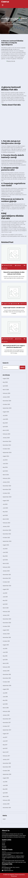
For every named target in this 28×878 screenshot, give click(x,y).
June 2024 (5, 463)
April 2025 (5, 426)
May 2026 (5, 382)
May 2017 (5, 744)
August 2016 (6, 778)
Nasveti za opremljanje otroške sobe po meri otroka (14, 273)
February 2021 (6, 611)
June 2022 (5, 552)
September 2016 (7, 774)
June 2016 (5, 785)
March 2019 (5, 663)
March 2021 (5, 608)
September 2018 (7, 685)
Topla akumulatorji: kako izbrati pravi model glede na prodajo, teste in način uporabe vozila (14, 861)
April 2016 (5, 793)
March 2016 (6, 796)
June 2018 (5, 696)
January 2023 (6, 526)
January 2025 (6, 437)
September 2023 (7, 497)
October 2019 (6, 641)
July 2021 (5, 593)
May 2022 (5, 556)
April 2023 (5, 515)
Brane (19, 265)
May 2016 (5, 789)
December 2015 (7, 807)
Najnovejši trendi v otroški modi (14, 308)
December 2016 (7, 763)
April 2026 (5, 386)
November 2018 (7, 678)
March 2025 (6, 430)
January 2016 (6, 804)
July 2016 (5, 781)
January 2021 (6, 615)
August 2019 (6, 645)
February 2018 (6, 711)
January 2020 (6, 634)
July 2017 (5, 737)
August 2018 (6, 689)
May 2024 (5, 467)
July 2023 (5, 504)
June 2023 (5, 508)
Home (3, 843)
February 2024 (6, 478)
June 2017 (5, 741)
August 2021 (6, 589)
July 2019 (5, 648)
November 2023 (7, 489)
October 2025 (6, 404)
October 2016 (6, 770)
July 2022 (5, 548)
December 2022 (7, 530)
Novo (8, 22)
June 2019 (5, 652)
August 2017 (6, 733)
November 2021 (7, 578)
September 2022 (7, 541)
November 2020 (7, 622)
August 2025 (6, 412)
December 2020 (7, 619)
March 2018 (6, 707)
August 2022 (6, 545)
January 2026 (6, 397)
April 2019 (5, 659)
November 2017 (7, 722)
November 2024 (7, 445)
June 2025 (5, 419)
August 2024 (6, 456)
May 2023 (5, 511)
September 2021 (7, 585)
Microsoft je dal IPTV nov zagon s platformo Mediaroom (14, 346)
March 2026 (6, 389)
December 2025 (7, 400)
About (3, 844)
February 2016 (6, 800)
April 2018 (5, 704)
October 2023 (6, 493)
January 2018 (6, 715)
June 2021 (5, 597)
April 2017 (5, 748)
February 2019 (6, 667)
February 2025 (6, 434)
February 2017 (6, 756)
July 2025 (5, 415)
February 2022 (6, 567)
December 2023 (7, 486)
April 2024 (5, 471)
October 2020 (6, 626)
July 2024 (5, 460)
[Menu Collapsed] (2, 5)
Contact (4, 848)
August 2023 (6, 500)
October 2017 (6, 726)
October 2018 (6, 682)
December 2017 (7, 719)
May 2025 (5, 423)
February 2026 (6, 393)
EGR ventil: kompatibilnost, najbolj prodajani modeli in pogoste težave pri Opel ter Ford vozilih (13, 857)
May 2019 (5, 656)
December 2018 (7, 674)
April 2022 (5, 560)
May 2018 (5, 700)
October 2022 (6, 537)
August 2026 (6, 378)
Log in (4, 819)
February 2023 (6, 523)
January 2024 (6, 482)
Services (4, 846)
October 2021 (6, 582)
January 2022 (6, 571)
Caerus (5, 1)
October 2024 (6, 449)
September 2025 (7, 408)
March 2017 (6, 752)
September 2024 (7, 452)
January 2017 (6, 759)
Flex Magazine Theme (13, 874)
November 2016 (7, 767)
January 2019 (6, 670)
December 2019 (7, 637)
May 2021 (5, 600)
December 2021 (7, 574)
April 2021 (5, 604)
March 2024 (6, 474)
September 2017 (7, 730)
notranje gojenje (5, 205)
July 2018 (5, 693)
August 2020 (6, 630)
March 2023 (6, 519)
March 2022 (6, 563)
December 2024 (7, 441)
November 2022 (7, 534)
